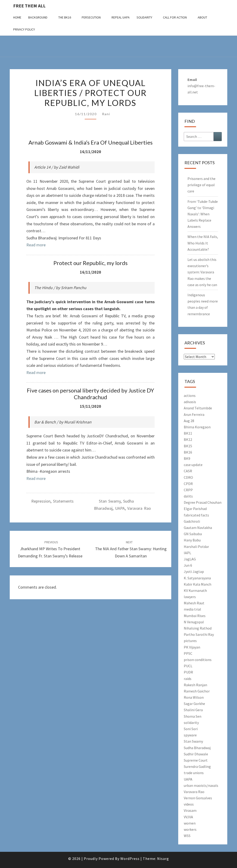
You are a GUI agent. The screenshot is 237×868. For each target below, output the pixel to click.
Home (17, 17)
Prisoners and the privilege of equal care (201, 184)
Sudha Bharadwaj (197, 747)
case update (193, 464)
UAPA (120, 508)
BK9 (187, 458)
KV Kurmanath (195, 590)
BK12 (188, 439)
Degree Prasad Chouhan (202, 502)
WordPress (130, 858)
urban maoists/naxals (201, 785)
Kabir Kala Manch (197, 584)
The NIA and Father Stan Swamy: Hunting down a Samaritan (131, 549)
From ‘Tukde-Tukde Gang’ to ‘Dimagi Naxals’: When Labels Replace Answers (202, 214)
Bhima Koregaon (197, 427)
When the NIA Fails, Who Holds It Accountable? (202, 242)
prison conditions (198, 659)
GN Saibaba (193, 533)
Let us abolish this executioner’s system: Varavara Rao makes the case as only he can (202, 272)
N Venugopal (194, 622)
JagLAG (190, 559)
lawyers (190, 596)
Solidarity (144, 17)
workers (190, 829)
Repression (40, 501)
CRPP (188, 490)
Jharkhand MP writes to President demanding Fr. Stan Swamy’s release (50, 549)
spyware (190, 735)
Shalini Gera (193, 709)
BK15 (188, 446)
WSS (187, 835)
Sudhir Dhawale (196, 754)
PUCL (188, 666)
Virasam (190, 810)
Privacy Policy (24, 29)
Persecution (91, 17)
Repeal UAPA (121, 17)
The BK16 (64, 17)
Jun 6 (188, 565)
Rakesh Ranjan (195, 685)
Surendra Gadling (197, 766)
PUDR (188, 672)
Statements (63, 501)
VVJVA (188, 817)
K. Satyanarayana (197, 578)
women (190, 823)
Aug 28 (189, 420)
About (202, 17)
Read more (36, 244)
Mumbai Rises (195, 615)
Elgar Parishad (195, 508)
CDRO (188, 477)
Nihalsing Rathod (198, 628)
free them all (29, 6)
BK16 (188, 452)
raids (187, 678)
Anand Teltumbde (198, 408)
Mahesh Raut (194, 603)
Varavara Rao (139, 508)
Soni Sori (191, 728)
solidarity (191, 722)
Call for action (175, 17)
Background (37, 17)
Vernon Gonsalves (198, 798)
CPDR (188, 483)
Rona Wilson (194, 697)
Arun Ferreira (194, 414)
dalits (188, 496)
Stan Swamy (110, 501)
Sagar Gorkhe (194, 703)
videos (189, 804)
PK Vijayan (192, 647)
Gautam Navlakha (198, 527)
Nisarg (163, 858)
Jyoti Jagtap (194, 571)
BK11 (188, 433)
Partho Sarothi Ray (199, 634)
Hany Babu (192, 540)
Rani (106, 114)
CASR (188, 471)
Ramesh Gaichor (197, 691)
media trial (192, 609)
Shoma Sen (192, 716)
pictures (190, 640)
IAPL (187, 552)
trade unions (194, 772)
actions (190, 395)
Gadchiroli (192, 521)
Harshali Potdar (196, 546)
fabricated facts (196, 515)
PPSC (188, 653)
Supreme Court (196, 760)
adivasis (190, 401)
